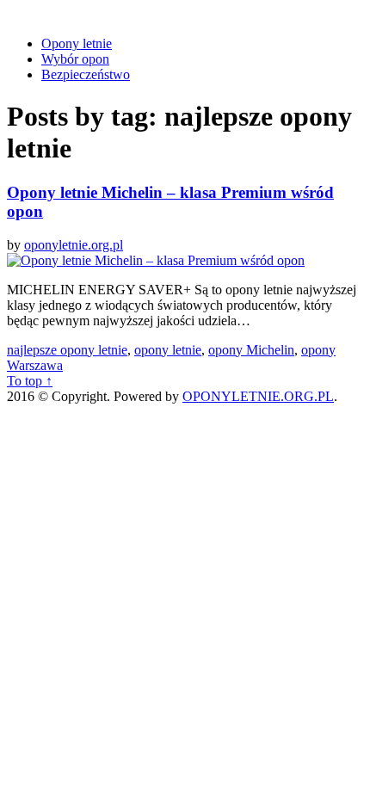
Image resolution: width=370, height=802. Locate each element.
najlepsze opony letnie (67, 349)
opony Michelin (251, 349)
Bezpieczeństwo (85, 74)
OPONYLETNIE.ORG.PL (258, 396)
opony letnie (167, 349)
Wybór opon (75, 59)
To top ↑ (29, 380)
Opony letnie (76, 43)
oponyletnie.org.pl (73, 245)
